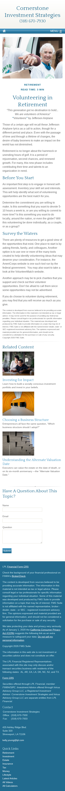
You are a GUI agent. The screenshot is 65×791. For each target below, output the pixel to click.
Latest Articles (9, 778)
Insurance (7, 763)
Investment (8, 756)
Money (6, 771)
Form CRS (8, 678)
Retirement (8, 752)
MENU (54, 31)
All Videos (7, 782)
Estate (5, 760)
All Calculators (10, 786)
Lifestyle (6, 774)
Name (5, 505)
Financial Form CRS (17, 566)
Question (7, 527)
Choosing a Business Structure (25, 420)
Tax (4, 767)
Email (5, 516)
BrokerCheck (19, 576)
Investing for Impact (18, 380)
